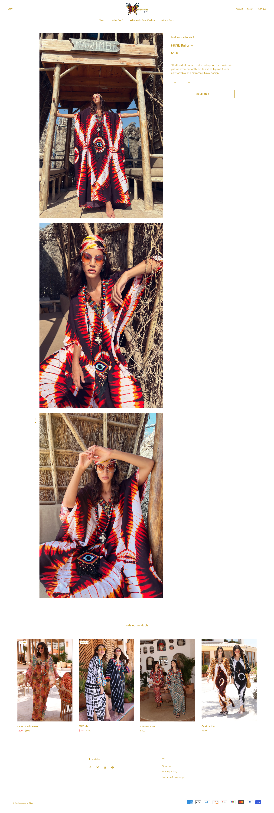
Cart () (262, 8)
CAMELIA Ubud (209, 726)
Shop (101, 20)
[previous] (9, 682)
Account (239, 8)
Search (250, 8)
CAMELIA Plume (147, 726)
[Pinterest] (112, 767)
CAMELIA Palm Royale (27, 726)
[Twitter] (97, 767)
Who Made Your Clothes (142, 20)
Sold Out (202, 93)
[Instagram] (105, 767)
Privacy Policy (169, 771)
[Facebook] (90, 767)
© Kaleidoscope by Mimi (23, 803)
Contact (167, 766)
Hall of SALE (117, 20)
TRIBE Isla (83, 726)
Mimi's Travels (168, 20)
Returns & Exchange (173, 777)
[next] (264, 682)
